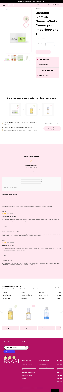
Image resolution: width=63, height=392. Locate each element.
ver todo (57, 287)
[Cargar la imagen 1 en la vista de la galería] (7, 58)
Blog (23, 369)
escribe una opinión (31, 171)
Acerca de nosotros (27, 364)
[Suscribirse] (26, 347)
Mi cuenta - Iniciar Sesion (28, 372)
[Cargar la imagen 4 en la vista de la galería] (27, 58)
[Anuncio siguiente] (4, 4)
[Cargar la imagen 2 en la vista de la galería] (14, 58)
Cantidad (40, 43)
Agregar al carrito (10, 328)
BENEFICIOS (43, 65)
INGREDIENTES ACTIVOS (47, 70)
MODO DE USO (44, 75)
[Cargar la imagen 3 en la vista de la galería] (20, 58)
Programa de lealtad (27, 375)
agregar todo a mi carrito (52, 128)
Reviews (24, 378)
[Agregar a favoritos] (17, 293)
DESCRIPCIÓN (44, 59)
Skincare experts (43, 364)
